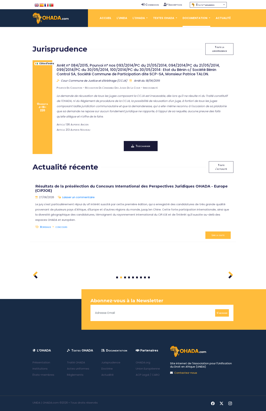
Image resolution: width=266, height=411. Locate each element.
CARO (156, 375)
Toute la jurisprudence (219, 49)
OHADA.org (143, 362)
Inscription (175, 5)
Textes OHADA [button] (164, 18)
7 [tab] (141, 277)
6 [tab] (137, 277)
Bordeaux (45, 227)
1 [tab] (117, 277)
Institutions (40, 368)
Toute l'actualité (221, 167)
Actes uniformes (78, 368)
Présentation (41, 362)
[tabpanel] (133, 210)
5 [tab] (133, 277)
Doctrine (107, 368)
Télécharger (143, 146)
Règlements (75, 375)
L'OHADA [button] (139, 18)
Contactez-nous (185, 373)
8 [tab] (145, 277)
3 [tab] (125, 277)
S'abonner (222, 313)
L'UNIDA (122, 18)
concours (61, 227)
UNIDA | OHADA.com (46, 402)
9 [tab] (149, 277)
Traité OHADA (76, 362)
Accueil (105, 18)
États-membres (43, 375)
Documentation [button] (195, 18)
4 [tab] (129, 277)
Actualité (223, 18)
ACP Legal (142, 375)
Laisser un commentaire (78, 197)
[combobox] (208, 5)
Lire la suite (218, 235)
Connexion (152, 5)
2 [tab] (121, 277)
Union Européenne (148, 368)
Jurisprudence (110, 362)
